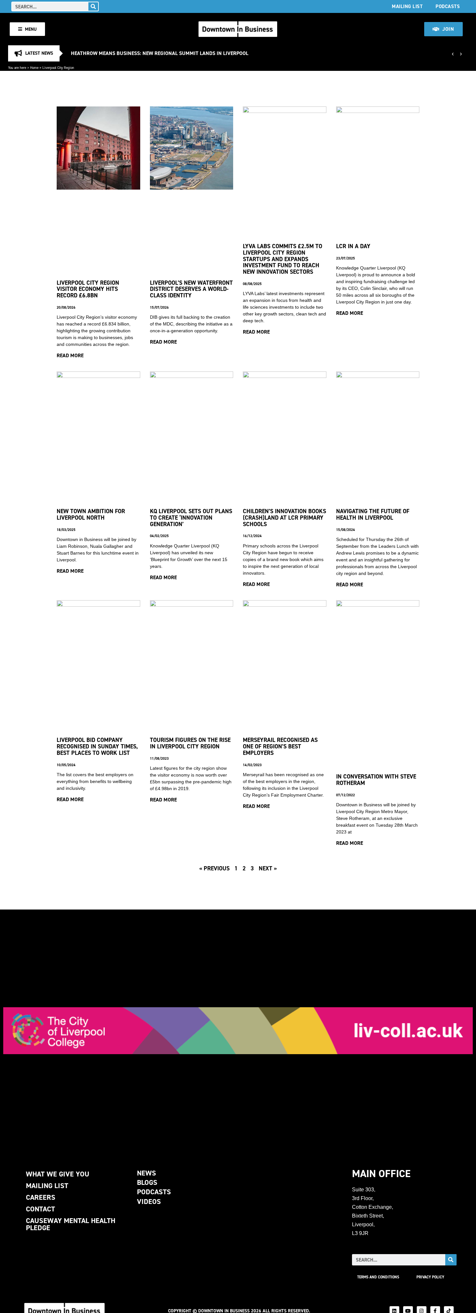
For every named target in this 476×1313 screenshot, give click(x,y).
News (146, 1173)
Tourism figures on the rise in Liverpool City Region (190, 743)
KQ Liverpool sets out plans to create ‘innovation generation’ (191, 517)
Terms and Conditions (378, 1277)
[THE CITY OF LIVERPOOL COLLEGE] (238, 1030)
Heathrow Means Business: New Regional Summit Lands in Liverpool (159, 53)
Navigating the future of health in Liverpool (372, 514)
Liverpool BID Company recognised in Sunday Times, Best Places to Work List (97, 746)
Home (34, 67)
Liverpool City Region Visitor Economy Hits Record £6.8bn (88, 289)
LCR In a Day (353, 246)
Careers (40, 1197)
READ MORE (70, 355)
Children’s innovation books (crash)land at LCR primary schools (284, 517)
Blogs (147, 1182)
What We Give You (57, 1174)
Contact (40, 1209)
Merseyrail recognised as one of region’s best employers (280, 746)
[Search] (93, 6)
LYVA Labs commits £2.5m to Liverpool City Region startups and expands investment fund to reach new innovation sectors (282, 258)
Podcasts (448, 6)
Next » (268, 868)
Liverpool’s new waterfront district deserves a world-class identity (191, 289)
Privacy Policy (430, 1277)
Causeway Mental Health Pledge (70, 1224)
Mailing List (407, 6)
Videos (149, 1201)
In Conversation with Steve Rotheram (376, 780)
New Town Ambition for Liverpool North (91, 514)
